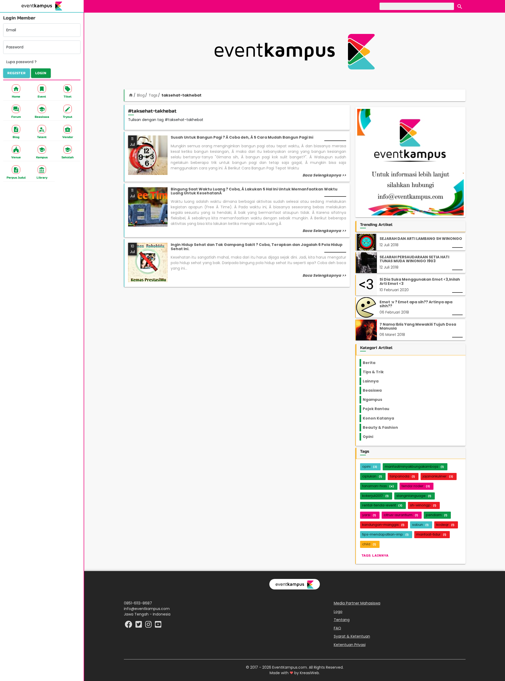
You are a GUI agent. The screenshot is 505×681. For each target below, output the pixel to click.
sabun (420, 524)
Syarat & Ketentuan (352, 636)
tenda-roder (416, 486)
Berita (374, 362)
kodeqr (445, 524)
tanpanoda (402, 476)
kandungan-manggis (383, 524)
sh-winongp (423, 505)
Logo (338, 611)
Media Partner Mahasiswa (357, 603)
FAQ (337, 628)
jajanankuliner (438, 476)
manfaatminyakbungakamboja (414, 466)
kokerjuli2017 (375, 495)
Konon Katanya (381, 418)
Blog (141, 95)
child (369, 544)
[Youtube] (158, 625)
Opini (371, 436)
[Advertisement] (294, 51)
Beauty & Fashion (383, 427)
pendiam (436, 515)
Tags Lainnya (375, 555)
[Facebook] (129, 625)
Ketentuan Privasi (350, 644)
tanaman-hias (378, 486)
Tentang (342, 619)
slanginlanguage (413, 495)
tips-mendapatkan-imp (385, 534)
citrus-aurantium (401, 515)
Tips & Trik (377, 372)
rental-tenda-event (382, 505)
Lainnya (375, 381)
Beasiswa (375, 390)
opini (369, 466)
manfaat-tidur (431, 534)
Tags (153, 95)
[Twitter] (139, 625)
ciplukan (372, 476)
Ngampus (375, 399)
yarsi (369, 515)
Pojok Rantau (379, 408)
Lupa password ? (21, 61)
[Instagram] (149, 625)
